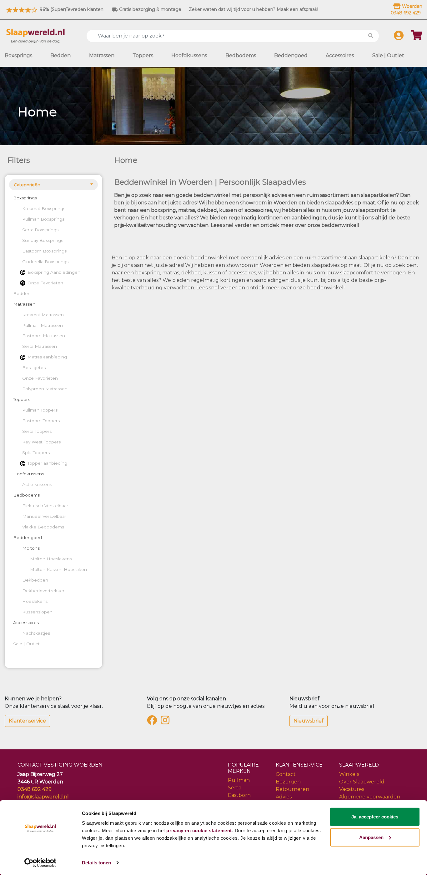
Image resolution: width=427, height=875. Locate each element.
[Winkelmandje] (416, 37)
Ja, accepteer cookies (374, 816)
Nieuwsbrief (309, 721)
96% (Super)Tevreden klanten (70, 9)
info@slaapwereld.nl (43, 797)
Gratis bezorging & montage (149, 9)
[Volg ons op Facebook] (153, 722)
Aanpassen (371, 837)
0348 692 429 (35, 789)
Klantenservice (27, 721)
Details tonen (96, 862)
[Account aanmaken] (399, 37)
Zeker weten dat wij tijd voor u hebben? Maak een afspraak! (253, 9)
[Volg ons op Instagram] (166, 722)
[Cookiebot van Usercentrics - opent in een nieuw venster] (40, 863)
